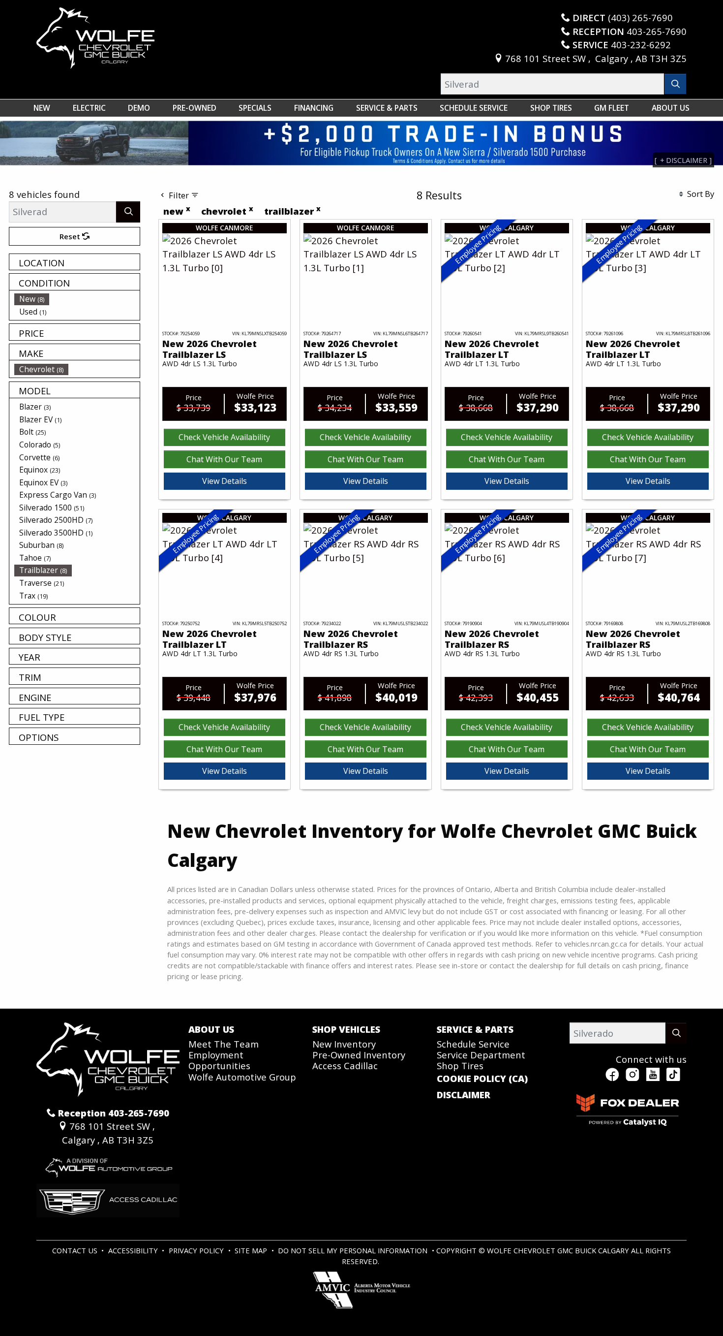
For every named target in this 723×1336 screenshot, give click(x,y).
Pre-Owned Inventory (358, 1055)
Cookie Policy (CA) (482, 1078)
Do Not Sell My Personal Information (353, 1250)
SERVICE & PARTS (475, 1029)
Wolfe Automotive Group (242, 1077)
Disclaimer (463, 1095)
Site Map (252, 1250)
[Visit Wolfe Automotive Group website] (108, 1164)
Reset (71, 236)
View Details (224, 481)
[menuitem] (77, 298)
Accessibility (134, 1250)
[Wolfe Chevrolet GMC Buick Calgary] (95, 37)
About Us (211, 1029)
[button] (42, 107)
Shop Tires (460, 1065)
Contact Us (75, 1250)
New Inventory (344, 1044)
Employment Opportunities (219, 1060)
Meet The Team (223, 1044)
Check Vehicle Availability (224, 437)
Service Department (481, 1055)
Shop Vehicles (346, 1029)
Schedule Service (473, 1044)
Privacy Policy (197, 1250)
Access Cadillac (345, 1065)
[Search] (675, 84)
